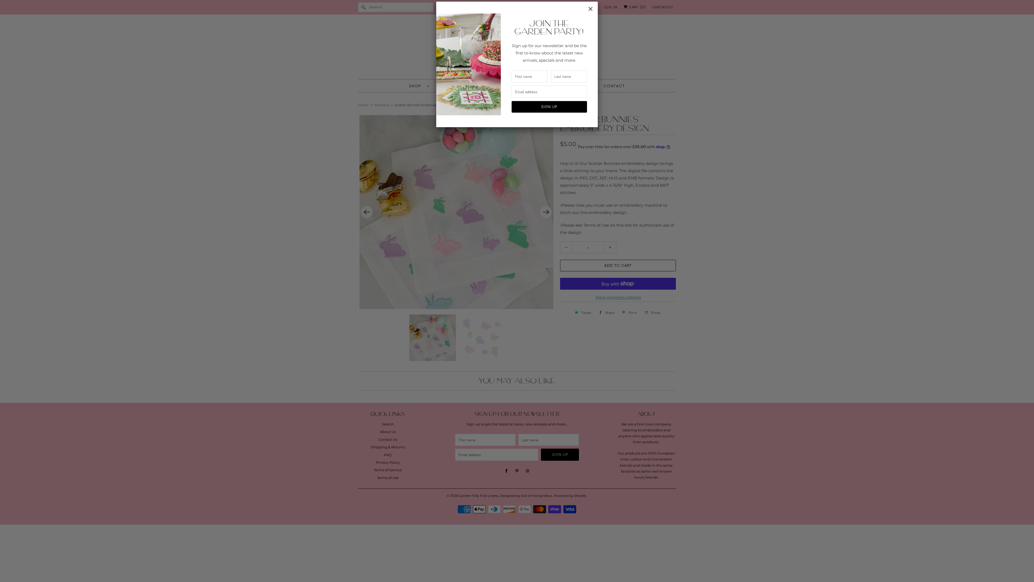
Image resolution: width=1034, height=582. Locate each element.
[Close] (590, 9)
